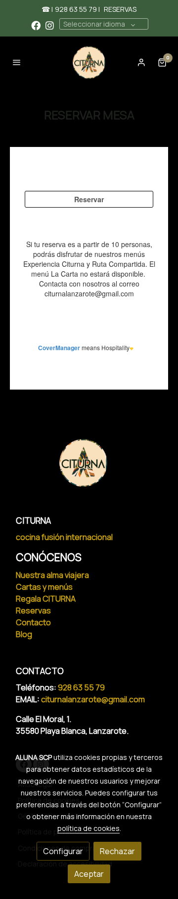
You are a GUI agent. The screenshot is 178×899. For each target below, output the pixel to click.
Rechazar (117, 851)
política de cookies (88, 828)
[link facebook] (36, 25)
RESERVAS (120, 9)
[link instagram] (49, 25)
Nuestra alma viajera (52, 575)
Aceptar (89, 873)
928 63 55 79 (82, 687)
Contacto (33, 622)
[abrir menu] (17, 62)
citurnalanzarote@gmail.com (93, 699)
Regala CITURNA (46, 598)
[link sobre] (89, 468)
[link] (89, 62)
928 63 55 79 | (77, 9)
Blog (24, 634)
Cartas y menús (44, 586)
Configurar (63, 851)
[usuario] (141, 62)
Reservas (33, 610)
